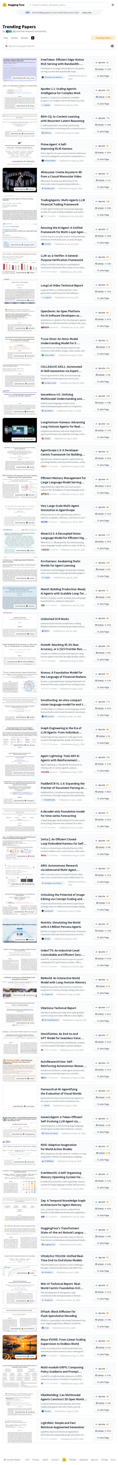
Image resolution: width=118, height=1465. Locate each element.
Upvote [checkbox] (103, 62)
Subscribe (87, 12)
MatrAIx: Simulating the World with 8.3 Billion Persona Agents (61, 924)
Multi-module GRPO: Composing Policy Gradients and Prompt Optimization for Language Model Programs (63, 1369)
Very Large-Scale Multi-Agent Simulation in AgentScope (60, 508)
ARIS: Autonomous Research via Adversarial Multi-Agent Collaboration (59, 868)
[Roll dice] (112, 46)
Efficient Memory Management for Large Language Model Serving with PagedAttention (63, 480)
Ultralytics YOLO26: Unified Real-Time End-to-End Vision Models (62, 1258)
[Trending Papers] (32, 37)
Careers (55, 1459)
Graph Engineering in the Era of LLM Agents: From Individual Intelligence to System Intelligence (64, 730)
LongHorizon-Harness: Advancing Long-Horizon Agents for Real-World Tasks (63, 424)
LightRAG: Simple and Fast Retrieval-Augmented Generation (62, 1425)
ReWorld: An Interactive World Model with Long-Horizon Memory (63, 980)
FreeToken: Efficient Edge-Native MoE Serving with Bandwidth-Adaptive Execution (62, 62)
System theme (13, 1459)
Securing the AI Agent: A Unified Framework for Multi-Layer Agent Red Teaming (63, 230)
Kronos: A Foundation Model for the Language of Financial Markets (63, 675)
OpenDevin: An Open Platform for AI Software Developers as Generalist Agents (60, 313)
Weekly (14, 37)
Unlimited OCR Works (55, 619)
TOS (27, 1459)
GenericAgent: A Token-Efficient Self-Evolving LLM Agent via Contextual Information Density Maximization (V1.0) (62, 1119)
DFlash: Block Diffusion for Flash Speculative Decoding (59, 1314)
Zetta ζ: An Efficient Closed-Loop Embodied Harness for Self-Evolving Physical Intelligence (62, 841)
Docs (113, 1459)
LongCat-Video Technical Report (62, 285)
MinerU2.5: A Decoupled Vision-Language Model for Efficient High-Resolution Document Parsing (64, 536)
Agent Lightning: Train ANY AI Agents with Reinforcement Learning (60, 758)
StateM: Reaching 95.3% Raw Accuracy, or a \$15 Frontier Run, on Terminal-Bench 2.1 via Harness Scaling (64, 647)
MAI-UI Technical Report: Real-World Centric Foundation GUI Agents (61, 1286)
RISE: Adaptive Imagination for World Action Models (59, 1147)
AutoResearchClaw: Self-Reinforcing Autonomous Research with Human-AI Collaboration (63, 1064)
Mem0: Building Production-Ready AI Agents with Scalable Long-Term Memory (64, 591)
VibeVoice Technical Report (58, 1008)
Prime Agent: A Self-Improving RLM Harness (56, 146)
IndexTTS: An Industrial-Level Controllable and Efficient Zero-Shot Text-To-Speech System (61, 952)
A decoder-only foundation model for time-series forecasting (63, 813)
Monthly (24, 37)
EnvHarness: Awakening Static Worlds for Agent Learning (61, 563)
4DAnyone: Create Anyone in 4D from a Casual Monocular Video (61, 174)
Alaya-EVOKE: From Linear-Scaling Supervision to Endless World (63, 1341)
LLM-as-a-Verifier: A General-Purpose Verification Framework (62, 258)
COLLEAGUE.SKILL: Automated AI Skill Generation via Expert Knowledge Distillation (61, 369)
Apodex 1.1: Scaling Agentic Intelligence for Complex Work (61, 91)
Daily (6, 37)
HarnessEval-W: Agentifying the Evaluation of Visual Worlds (61, 1091)
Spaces (94, 1459)
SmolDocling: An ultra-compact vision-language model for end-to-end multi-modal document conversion (63, 702)
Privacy (36, 1459)
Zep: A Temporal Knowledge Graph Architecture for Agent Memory (63, 1203)
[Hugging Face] (64, 1460)
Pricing (104, 1459)
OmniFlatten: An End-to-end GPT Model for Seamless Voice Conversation (61, 1036)
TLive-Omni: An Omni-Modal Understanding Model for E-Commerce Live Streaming (59, 341)
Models (73, 1459)
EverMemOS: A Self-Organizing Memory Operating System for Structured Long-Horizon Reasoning (61, 1175)
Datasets (84, 1459)
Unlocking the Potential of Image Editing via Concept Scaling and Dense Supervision (63, 897)
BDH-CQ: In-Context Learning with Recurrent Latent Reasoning (62, 119)
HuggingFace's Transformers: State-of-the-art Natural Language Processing (63, 1230)
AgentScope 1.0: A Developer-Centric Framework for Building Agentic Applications (61, 452)
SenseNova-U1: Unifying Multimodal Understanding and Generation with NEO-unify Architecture (61, 396)
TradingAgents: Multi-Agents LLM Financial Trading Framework (63, 202)
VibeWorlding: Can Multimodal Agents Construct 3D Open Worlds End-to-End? (63, 1397)
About (45, 1459)
